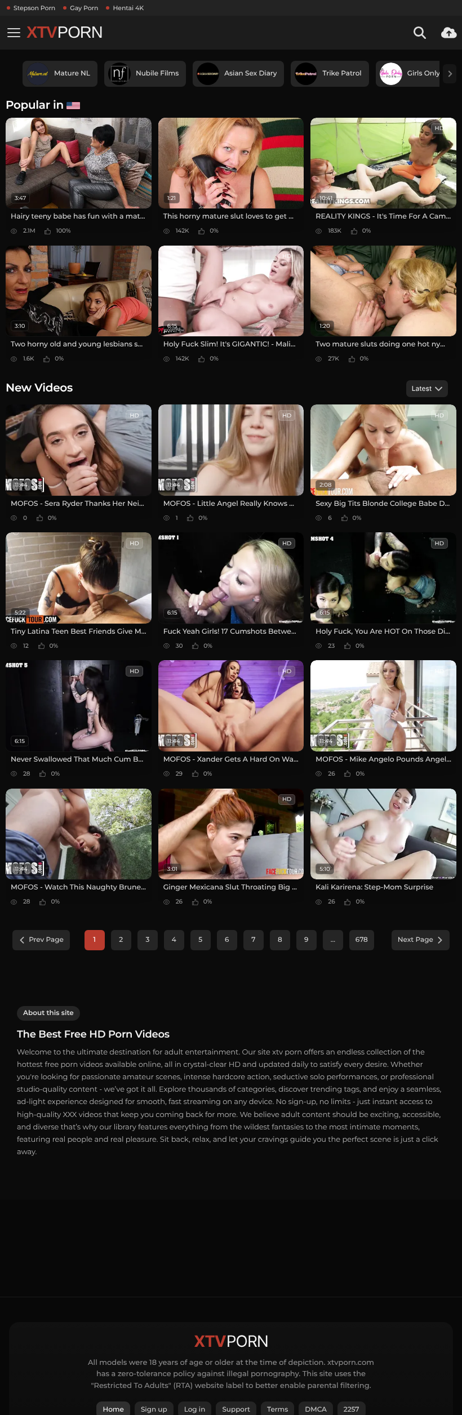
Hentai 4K (128, 8)
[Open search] (420, 33)
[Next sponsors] (449, 73)
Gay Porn (84, 8)
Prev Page (46, 940)
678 (362, 940)
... (333, 940)
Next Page (415, 940)
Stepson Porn (34, 8)
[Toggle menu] (13, 32)
